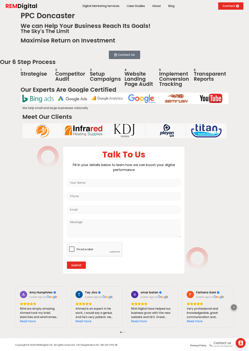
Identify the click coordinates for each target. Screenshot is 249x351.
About (156, 6)
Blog (171, 6)
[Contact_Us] (241, 343)
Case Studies (136, 6)
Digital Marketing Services (100, 6)
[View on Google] (23, 294)
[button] (15, 307)
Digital (21, 6)
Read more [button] (28, 321)
